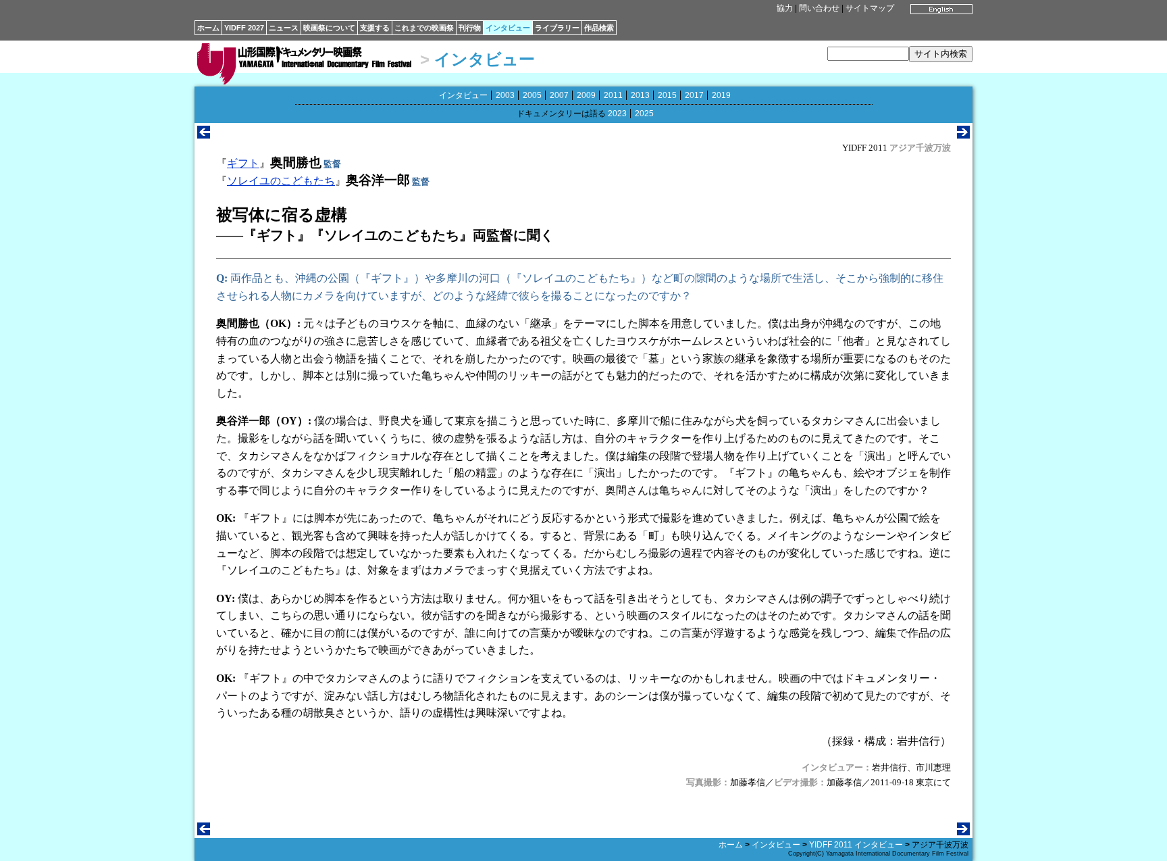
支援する (375, 28)
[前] (203, 135)
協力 (785, 8)
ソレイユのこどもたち (281, 181)
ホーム (208, 28)
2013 (640, 95)
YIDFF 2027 (244, 28)
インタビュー (508, 28)
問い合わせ (819, 8)
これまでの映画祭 (424, 28)
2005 (532, 95)
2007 (559, 95)
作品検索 (599, 28)
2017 (694, 95)
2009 (586, 95)
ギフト (243, 163)
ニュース (284, 28)
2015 (667, 95)
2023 (617, 113)
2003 (505, 95)
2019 (721, 95)
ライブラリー (557, 28)
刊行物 (470, 28)
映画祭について (329, 28)
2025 (644, 113)
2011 (613, 95)
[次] (963, 135)
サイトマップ (870, 8)
